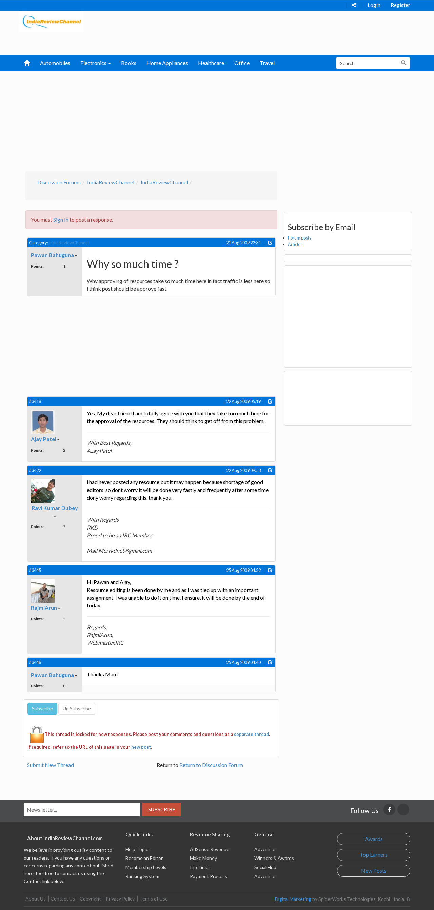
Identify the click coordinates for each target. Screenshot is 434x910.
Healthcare (211, 63)
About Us (35, 899)
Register (400, 5)
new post (141, 747)
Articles (295, 244)
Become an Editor (144, 858)
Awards (374, 838)
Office (242, 63)
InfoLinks (200, 867)
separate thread (251, 734)
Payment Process (208, 876)
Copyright (90, 899)
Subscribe (161, 809)
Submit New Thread (50, 765)
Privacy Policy (120, 899)
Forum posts (299, 238)
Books (128, 63)
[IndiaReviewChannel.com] (51, 20)
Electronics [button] (93, 63)
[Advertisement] (217, 120)
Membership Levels (145, 867)
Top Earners (374, 854)
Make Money (203, 858)
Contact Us (63, 899)
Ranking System (142, 876)
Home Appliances (167, 63)
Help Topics (138, 849)
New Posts (374, 870)
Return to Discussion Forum (211, 765)
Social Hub (265, 867)
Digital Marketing (293, 899)
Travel (267, 63)
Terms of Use (153, 899)
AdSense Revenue (209, 849)
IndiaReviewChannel (110, 182)
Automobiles (55, 63)
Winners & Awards (274, 858)
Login (374, 5)
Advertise (264, 849)
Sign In (60, 219)
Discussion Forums (59, 182)
